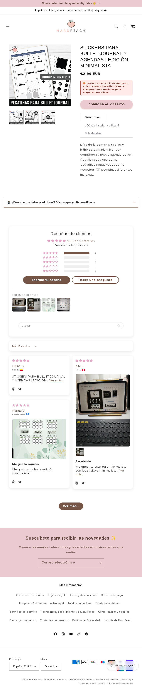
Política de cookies (79, 603)
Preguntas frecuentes (32, 603)
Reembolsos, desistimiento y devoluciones (67, 611)
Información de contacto (93, 683)
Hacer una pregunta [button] (95, 280)
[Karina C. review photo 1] (39, 439)
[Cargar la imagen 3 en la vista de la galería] (48, 117)
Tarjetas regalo (57, 595)
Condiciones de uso (107, 603)
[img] (21, 360)
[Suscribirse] (100, 562)
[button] (8, 26)
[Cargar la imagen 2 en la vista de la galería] (32, 117)
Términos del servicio (23, 611)
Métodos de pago (112, 595)
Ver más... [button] (56, 380)
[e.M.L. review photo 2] (79, 452)
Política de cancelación (121, 683)
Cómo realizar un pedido (114, 611)
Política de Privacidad (86, 620)
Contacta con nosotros (54, 620)
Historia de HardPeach (118, 620)
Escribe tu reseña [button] (46, 280)
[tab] (92, 117)
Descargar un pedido (23, 620)
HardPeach (34, 679)
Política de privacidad (81, 679)
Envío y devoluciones (83, 595)
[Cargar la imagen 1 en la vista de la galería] (16, 117)
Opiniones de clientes (30, 595)
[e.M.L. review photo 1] (102, 410)
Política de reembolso (55, 679)
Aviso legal (57, 603)
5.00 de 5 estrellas (80, 241)
